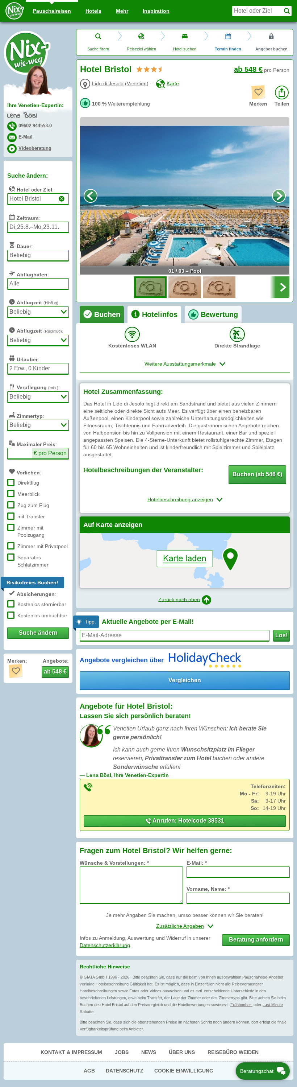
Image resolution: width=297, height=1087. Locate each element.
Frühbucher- (241, 1004)
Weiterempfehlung (129, 104)
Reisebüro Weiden (233, 1052)
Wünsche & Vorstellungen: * (114, 863)
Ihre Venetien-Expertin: (35, 105)
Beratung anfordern (256, 939)
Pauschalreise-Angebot (262, 977)
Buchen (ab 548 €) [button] (257, 474)
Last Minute (273, 1004)
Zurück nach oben (179, 599)
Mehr (122, 11)
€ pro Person (50, 453)
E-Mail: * (197, 863)
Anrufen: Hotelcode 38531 (187, 821)
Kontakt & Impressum (71, 1052)
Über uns (182, 1052)
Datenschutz (124, 1071)
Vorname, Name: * (208, 889)
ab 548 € (248, 69)
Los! (281, 635)
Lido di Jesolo (108, 83)
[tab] (102, 314)
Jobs (122, 1052)
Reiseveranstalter (247, 984)
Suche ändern (38, 633)
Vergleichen (184, 680)
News (148, 1052)
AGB (89, 1071)
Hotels (93, 11)
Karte (173, 83)
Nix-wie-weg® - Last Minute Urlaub (27, 52)
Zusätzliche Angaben (180, 926)
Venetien (137, 83)
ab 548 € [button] (55, 671)
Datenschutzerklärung (105, 945)
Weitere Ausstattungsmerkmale (180, 364)
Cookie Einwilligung (183, 1071)
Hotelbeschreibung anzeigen (180, 499)
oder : (35, 190)
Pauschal (52, 11)
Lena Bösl (22, 116)
